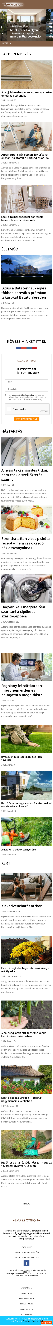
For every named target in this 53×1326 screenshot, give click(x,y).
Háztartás (11, 431)
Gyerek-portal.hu (26, 1309)
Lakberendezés (16, 54)
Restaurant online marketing (26, 1275)
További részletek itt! (33, 1321)
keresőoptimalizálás (37, 1270)
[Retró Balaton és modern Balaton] (26, 799)
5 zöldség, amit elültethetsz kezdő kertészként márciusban (23, 1034)
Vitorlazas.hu (26, 1288)
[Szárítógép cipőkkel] (26, 602)
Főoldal (26, 1204)
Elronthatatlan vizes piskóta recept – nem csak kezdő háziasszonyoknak (25, 543)
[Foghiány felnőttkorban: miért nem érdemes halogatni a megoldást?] (26, 681)
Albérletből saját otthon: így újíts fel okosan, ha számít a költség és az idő (25, 156)
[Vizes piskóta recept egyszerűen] (26, 533)
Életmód (9, 249)
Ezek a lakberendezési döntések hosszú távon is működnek (22, 218)
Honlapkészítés (13, 1270)
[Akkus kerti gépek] (26, 845)
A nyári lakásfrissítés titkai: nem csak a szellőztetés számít (24, 475)
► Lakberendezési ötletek (19, 26)
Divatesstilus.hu (26, 1304)
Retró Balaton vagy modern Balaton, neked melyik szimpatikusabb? (26, 805)
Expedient (26, 1272)
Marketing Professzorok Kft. (34, 1274)
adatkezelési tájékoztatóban (23, 395)
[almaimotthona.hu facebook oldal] (26, 1263)
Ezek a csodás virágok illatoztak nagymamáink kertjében (21, 1099)
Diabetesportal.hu (26, 1298)
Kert (5, 863)
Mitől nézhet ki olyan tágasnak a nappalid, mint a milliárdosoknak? (25, 33)
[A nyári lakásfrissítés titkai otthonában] (26, 465)
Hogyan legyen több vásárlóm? (26, 1252)
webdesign (24, 1270)
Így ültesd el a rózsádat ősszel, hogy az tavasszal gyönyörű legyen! (26, 1164)
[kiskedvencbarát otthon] (26, 901)
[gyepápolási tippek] (26, 753)
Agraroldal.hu (27, 1314)
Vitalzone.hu (26, 1293)
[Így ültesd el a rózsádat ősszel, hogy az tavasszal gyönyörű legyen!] (26, 1158)
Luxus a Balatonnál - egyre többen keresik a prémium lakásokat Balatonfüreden (24, 292)
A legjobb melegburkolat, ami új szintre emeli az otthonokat (26, 94)
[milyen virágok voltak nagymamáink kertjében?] (26, 1093)
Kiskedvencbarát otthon (21, 905)
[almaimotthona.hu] (14, 5)
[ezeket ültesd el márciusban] (26, 1028)
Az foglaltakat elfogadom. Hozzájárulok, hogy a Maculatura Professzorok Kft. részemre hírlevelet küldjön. (27, 397)
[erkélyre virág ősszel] (26, 964)
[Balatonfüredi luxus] (26, 283)
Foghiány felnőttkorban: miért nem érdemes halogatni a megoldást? (22, 690)
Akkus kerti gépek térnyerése (18, 849)
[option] (26, 25)
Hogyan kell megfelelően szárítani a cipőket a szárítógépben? (23, 611)
